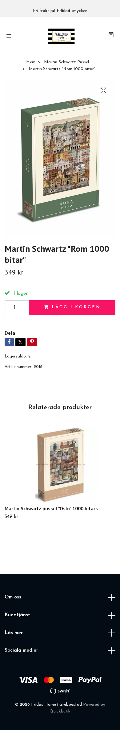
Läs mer (14, 632)
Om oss (13, 597)
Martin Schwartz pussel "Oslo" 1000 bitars (51, 508)
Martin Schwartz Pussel (66, 62)
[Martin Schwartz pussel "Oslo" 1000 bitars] (60, 464)
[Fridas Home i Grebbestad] (61, 36)
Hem (30, 62)
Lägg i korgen (76, 307)
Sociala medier (21, 650)
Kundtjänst (17, 615)
